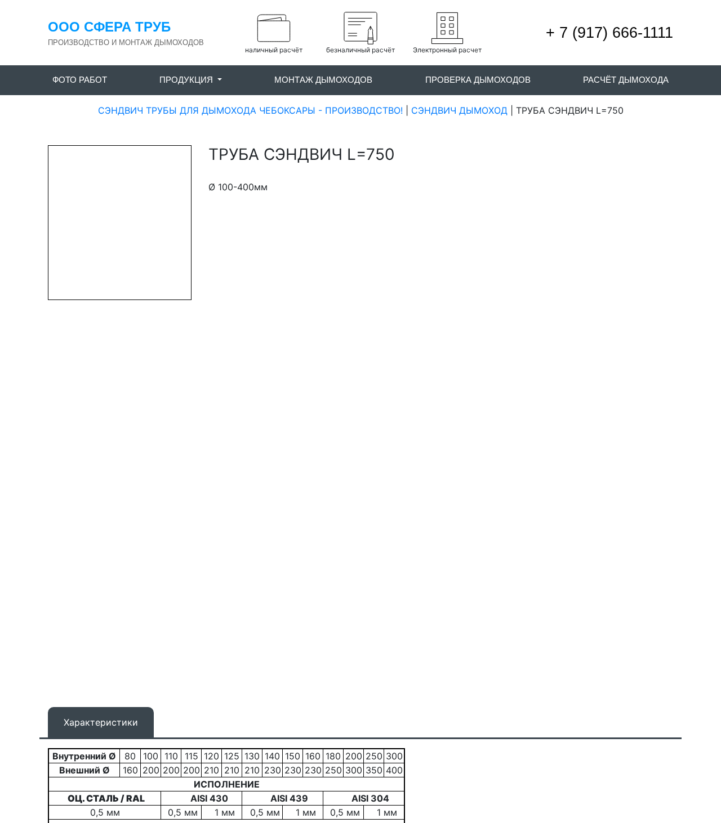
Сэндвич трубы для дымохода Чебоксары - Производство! (250, 110)
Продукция (187, 79)
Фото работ (79, 79)
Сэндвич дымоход (459, 110)
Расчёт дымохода (626, 79)
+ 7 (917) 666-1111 (607, 32)
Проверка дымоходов (478, 79)
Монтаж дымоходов (323, 79)
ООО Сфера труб (109, 26)
